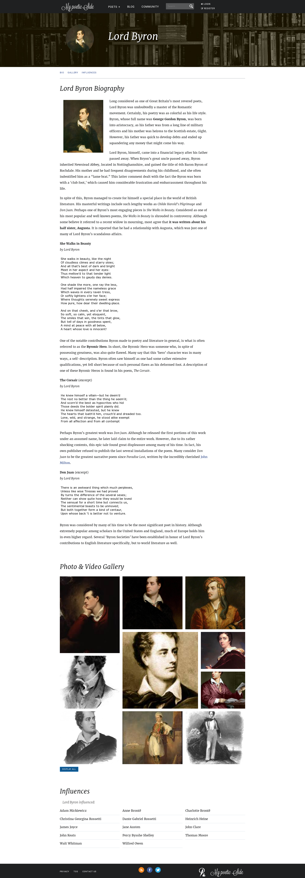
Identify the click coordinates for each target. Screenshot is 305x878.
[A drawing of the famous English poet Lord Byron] (90, 682)
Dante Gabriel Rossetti (139, 819)
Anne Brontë (131, 811)
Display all (69, 769)
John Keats (68, 835)
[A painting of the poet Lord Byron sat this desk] (223, 690)
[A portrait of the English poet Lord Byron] (152, 602)
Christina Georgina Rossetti (80, 819)
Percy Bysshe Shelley (138, 835)
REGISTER (209, 8)
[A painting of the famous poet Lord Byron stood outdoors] (152, 737)
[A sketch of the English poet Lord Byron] (90, 737)
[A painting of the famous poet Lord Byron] (223, 650)
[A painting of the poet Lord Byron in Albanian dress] (215, 602)
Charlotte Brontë (197, 811)
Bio (62, 72)
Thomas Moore (196, 835)
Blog (130, 6)
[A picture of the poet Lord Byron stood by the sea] (215, 737)
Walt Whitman (71, 843)
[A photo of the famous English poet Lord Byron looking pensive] (160, 670)
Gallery (73, 72)
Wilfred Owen (132, 843)
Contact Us (89, 871)
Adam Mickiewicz (73, 811)
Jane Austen (131, 827)
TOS (76, 871)
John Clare (193, 827)
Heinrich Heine (196, 819)
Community (150, 6)
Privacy (64, 871)
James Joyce (68, 827)
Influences (89, 72)
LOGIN (207, 4)
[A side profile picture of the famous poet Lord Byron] (90, 614)
